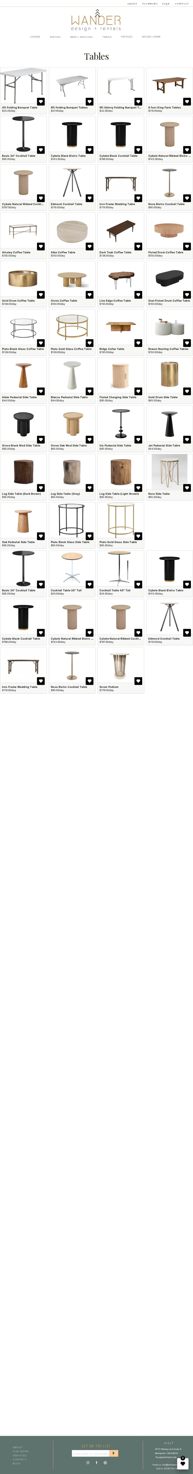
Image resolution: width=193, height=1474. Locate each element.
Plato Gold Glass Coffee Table (71, 349)
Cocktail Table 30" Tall (66, 590)
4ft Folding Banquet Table (20, 107)
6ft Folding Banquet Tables (69, 107)
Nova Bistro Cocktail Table (166, 204)
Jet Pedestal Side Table (164, 445)
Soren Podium (109, 687)
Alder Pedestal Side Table (19, 397)
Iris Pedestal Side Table (115, 445)
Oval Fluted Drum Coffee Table (169, 300)
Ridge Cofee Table (112, 349)
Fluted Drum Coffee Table (165, 252)
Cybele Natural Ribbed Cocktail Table (27, 204)
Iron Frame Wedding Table (117, 204)
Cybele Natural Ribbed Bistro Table (75, 638)
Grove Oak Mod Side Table (69, 445)
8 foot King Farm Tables (164, 107)
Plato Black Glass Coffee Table (23, 349)
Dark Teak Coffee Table (115, 252)
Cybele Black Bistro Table (68, 155)
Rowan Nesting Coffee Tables (168, 349)
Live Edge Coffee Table (115, 300)
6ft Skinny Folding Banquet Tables (123, 107)
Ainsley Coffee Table (16, 252)
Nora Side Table (159, 493)
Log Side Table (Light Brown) (119, 493)
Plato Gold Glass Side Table (118, 542)
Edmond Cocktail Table (66, 204)
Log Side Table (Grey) (65, 493)
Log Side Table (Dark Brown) (21, 493)
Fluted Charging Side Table (118, 397)
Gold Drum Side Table (163, 397)
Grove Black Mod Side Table (21, 445)
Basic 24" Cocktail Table (18, 155)
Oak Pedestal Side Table (18, 542)
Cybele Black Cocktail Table (118, 155)
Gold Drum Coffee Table (18, 300)
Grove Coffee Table (64, 300)
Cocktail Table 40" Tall (115, 590)
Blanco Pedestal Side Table (69, 397)
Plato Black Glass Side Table (70, 542)
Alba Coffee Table (63, 252)
